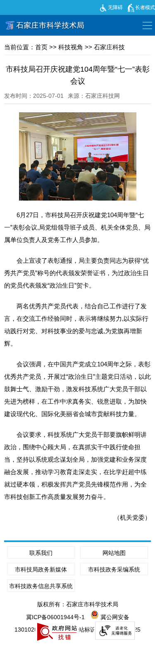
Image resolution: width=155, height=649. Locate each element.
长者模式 (145, 7)
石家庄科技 (109, 47)
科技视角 (70, 47)
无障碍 (115, 7)
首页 (41, 47)
